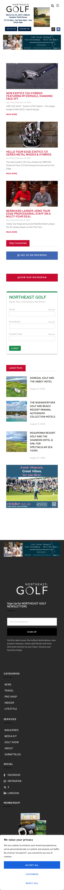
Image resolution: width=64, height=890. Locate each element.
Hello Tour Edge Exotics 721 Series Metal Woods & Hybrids (28, 153)
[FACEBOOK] (58, 29)
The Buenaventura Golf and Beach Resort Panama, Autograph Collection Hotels (42, 409)
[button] (52, 5)
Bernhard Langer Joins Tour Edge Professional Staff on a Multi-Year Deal (28, 213)
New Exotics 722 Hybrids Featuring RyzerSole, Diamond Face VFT (29, 96)
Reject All (32, 883)
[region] (32, 862)
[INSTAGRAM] (53, 29)
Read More (11, 114)
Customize (32, 874)
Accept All (32, 865)
